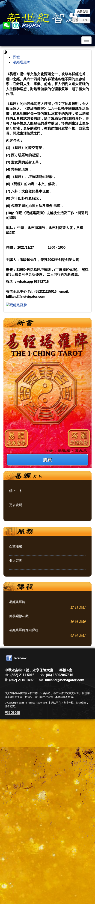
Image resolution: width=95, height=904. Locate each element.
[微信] (7, 25)
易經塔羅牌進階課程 (23, 630)
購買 (47, 459)
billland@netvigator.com (64, 680)
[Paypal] (31, 25)
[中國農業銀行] (16, 25)
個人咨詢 (15, 560)
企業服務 (15, 546)
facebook (17, 658)
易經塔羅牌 (21, 62)
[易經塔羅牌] (47, 305)
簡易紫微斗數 (19, 616)
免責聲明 (82, 11)
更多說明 (15, 505)
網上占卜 (15, 491)
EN (85, 20)
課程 (16, 57)
